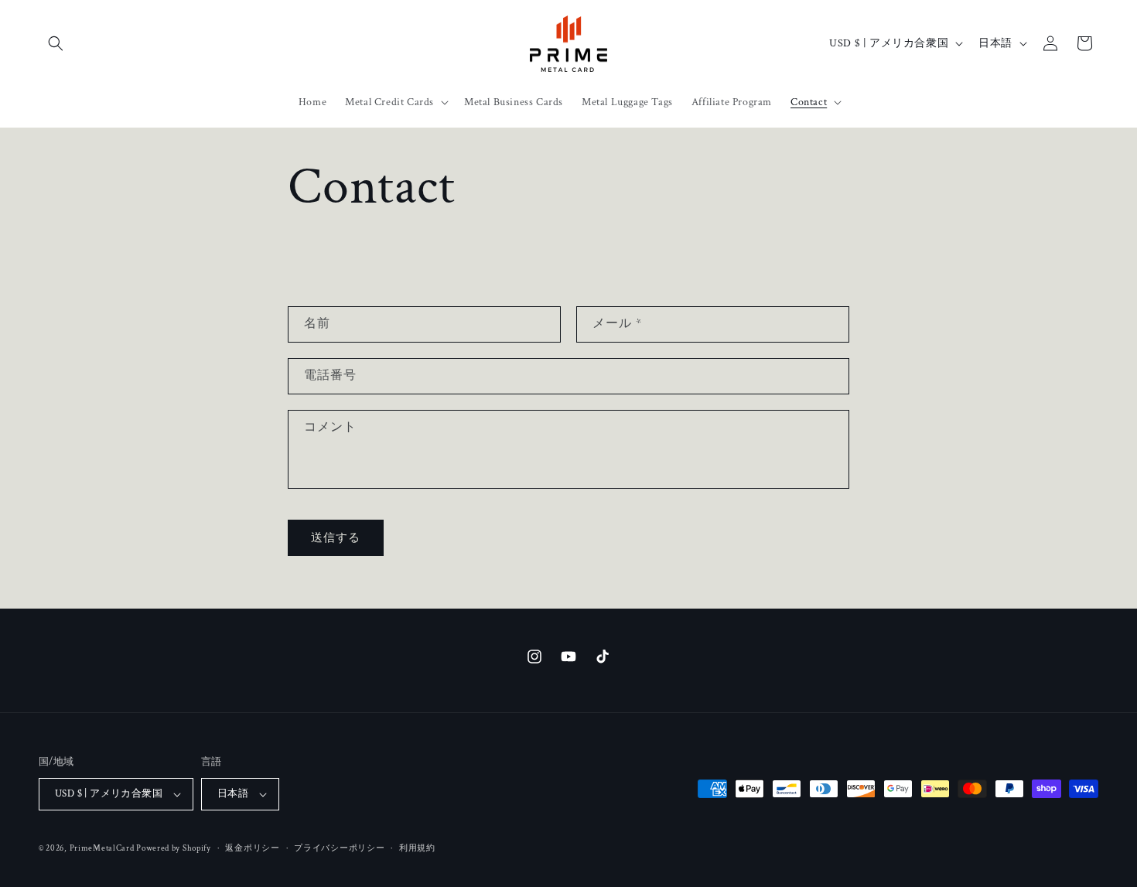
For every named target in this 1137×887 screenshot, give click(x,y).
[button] (56, 43)
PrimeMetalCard (103, 848)
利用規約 (417, 848)
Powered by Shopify (173, 848)
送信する (335, 537)
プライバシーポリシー (339, 848)
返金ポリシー (252, 848)
